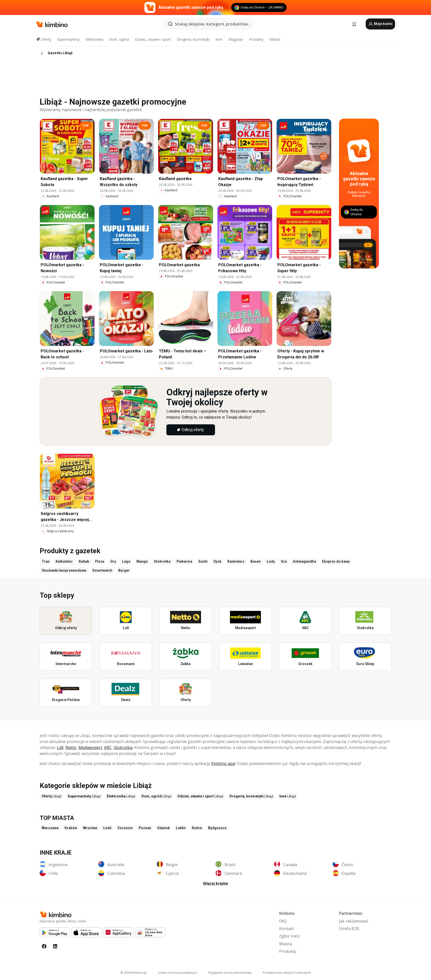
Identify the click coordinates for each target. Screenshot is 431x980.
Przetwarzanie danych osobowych (287, 973)
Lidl (60, 747)
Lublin (181, 828)
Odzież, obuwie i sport (153, 39)
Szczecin (125, 828)
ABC (108, 747)
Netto (70, 747)
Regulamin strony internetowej (230, 973)
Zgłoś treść (289, 936)
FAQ (283, 921)
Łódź (107, 828)
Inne (219, 39)
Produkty (256, 39)
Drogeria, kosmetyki (193, 39)
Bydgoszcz (217, 828)
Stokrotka (123, 747)
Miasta (274, 39)
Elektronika (94, 39)
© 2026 (133, 973)
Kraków (71, 828)
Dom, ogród (119, 39)
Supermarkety (68, 39)
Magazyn (235, 39)
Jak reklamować (353, 921)
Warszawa (50, 828)
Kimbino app (223, 763)
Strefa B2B (349, 928)
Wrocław (90, 828)
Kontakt (286, 928)
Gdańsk (163, 828)
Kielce (197, 828)
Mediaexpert (90, 747)
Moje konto (383, 24)
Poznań (145, 828)
